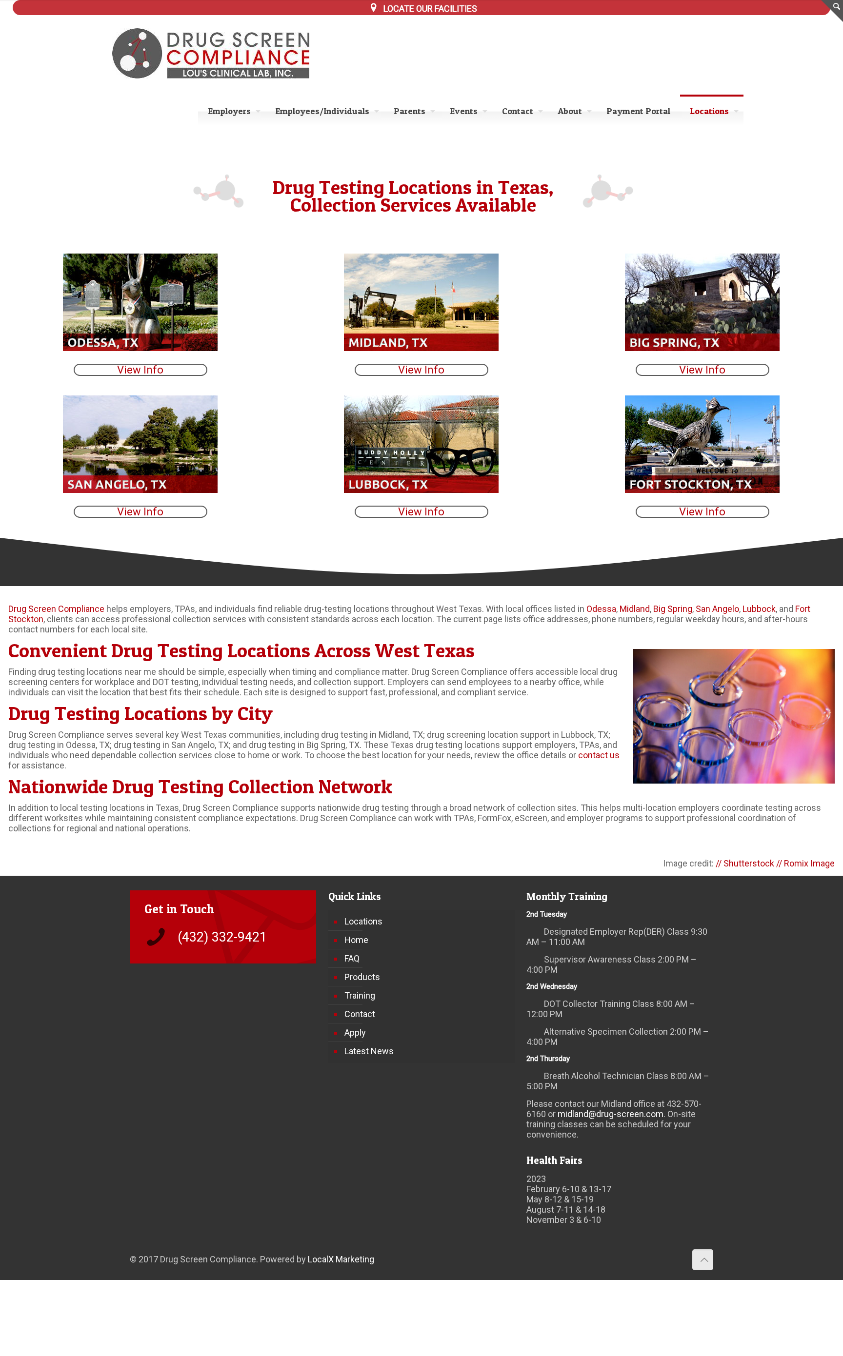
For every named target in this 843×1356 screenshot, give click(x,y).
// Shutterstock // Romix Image (775, 863)
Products (362, 977)
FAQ (352, 958)
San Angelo (717, 609)
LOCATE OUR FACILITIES (430, 8)
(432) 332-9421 (222, 937)
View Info (140, 370)
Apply (355, 1032)
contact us (599, 755)
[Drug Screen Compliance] (217, 53)
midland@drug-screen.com (610, 1114)
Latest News (369, 1051)
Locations (363, 921)
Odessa (601, 609)
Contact (359, 1014)
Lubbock (759, 609)
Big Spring (672, 609)
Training (359, 995)
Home (356, 940)
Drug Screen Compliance (56, 609)
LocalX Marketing (341, 1259)
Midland (635, 609)
